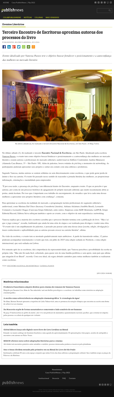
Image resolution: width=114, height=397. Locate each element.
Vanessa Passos (9, 156)
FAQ (64, 378)
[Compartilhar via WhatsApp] (23, 48)
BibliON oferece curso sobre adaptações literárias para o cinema (32, 340)
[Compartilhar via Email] (28, 48)
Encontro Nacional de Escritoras (23, 266)
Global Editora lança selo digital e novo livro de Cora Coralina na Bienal (35, 329)
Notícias (28, 17)
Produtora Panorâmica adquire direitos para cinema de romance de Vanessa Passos (41, 286)
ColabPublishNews (12, 17)
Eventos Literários (13, 24)
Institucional (44, 378)
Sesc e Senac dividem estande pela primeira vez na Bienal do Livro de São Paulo (39, 349)
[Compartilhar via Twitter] (19, 48)
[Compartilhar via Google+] (14, 48)
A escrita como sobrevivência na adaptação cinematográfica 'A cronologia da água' (41, 297)
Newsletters (57, 369)
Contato (72, 378)
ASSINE (6, 2)
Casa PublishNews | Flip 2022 (23, 2)
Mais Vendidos (52, 17)
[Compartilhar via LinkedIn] (9, 48)
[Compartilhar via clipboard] (33, 48)
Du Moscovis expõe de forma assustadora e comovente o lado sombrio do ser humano (42, 309)
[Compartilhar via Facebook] (4, 48)
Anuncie (55, 378)
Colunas (39, 17)
